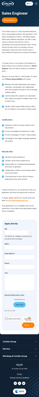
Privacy (19, 374)
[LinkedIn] (23, 383)
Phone (7, 263)
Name (7, 244)
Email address (10, 253)
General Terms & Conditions (19, 377)
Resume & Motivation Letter (15, 295)
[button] (19, 341)
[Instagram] (15, 383)
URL (6, 229)
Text (6, 273)
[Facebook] (19, 383)
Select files (19, 305)
